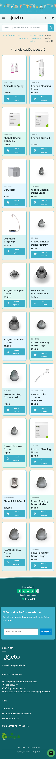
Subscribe (46, 631)
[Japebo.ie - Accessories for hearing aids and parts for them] (16, 18)
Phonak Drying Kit (41, 137)
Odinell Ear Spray (13, 85)
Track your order (10, 718)
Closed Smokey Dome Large (40, 344)
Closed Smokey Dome (13, 448)
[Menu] (3, 18)
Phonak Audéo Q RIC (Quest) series (36, 38)
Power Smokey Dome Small (12, 396)
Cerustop (9, 189)
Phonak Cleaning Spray (41, 87)
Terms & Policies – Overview (16, 713)
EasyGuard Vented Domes (40, 292)
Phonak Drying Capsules (12, 139)
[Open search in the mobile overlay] (28, 27)
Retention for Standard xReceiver (38, 397)
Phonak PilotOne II (14, 501)
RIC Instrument (23, 37)
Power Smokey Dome (12, 551)
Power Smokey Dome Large (39, 554)
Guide (4, 35)
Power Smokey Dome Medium (39, 503)
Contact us (7, 708)
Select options (16, 251)
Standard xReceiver (9, 240)
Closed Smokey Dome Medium (40, 243)
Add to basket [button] (17, 98)
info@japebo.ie (17, 665)
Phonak (12, 35)
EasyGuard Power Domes (14, 341)
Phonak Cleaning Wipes (41, 451)
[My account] (45, 18)
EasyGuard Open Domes (14, 292)
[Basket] (52, 18)
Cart (18, 747)
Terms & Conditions (31, 747)
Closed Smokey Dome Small (40, 191)
